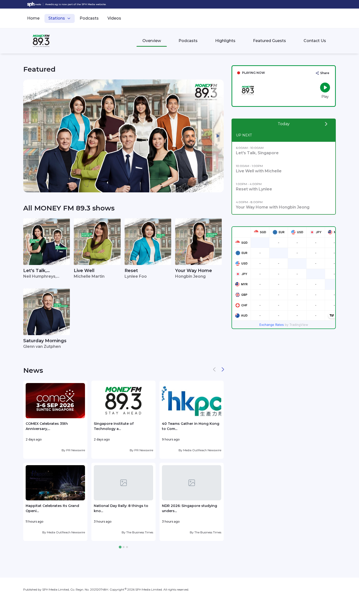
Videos (114, 18)
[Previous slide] (29, 135)
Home (33, 18)
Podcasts (89, 18)
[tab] (120, 547)
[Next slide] (218, 135)
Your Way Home (193, 270)
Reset (131, 270)
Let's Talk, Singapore (35, 271)
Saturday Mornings (44, 340)
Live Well (84, 270)
